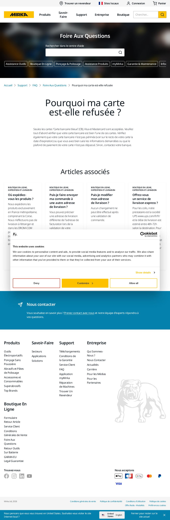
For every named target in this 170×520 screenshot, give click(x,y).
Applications (39, 356)
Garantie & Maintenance (141, 64)
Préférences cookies (157, 505)
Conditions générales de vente (83, 501)
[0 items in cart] (159, 3)
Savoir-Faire (63, 15)
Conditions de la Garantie (67, 358)
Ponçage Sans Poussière (12, 362)
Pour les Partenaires (94, 380)
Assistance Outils (16, 64)
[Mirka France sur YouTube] (29, 476)
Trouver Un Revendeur (66, 393)
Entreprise (102, 15)
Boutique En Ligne (41, 64)
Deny (36, 283)
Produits (45, 15)
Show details (143, 272)
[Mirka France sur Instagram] (14, 476)
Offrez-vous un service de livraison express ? (145, 199)
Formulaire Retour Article (12, 420)
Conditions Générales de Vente (15, 433)
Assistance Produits (96, 64)
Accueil (8, 85)
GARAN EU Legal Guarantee (14, 459)
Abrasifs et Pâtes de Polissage (14, 370)
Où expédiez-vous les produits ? (20, 197)
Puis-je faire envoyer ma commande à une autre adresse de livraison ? (63, 201)
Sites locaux (111, 3)
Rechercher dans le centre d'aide (64, 46)
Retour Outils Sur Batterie (12, 450)
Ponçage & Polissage (68, 64)
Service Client (67, 365)
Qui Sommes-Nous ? (95, 353)
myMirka (117, 64)
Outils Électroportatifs (13, 353)
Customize (83, 283)
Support (81, 15)
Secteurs (37, 351)
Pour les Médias (96, 374)
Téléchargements (69, 351)
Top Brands (10, 390)
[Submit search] (120, 52)
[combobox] (80, 52)
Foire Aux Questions (55, 85)
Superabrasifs (12, 386)
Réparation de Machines (66, 384)
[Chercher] (162, 14)
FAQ (35, 85)
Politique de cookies (157, 501)
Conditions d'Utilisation (135, 501)
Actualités (92, 365)
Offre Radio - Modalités (134, 505)
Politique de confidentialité (111, 501)
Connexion (138, 3)
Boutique (123, 15)
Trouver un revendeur (78, 3)
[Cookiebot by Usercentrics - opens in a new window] (142, 234)
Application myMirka (66, 376)
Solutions (37, 361)
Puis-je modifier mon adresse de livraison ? (102, 199)
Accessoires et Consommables (13, 379)
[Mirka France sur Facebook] (6, 476)
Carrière (92, 369)
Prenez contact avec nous (79, 313)
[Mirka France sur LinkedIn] (21, 476)
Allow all (133, 283)
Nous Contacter (96, 360)
